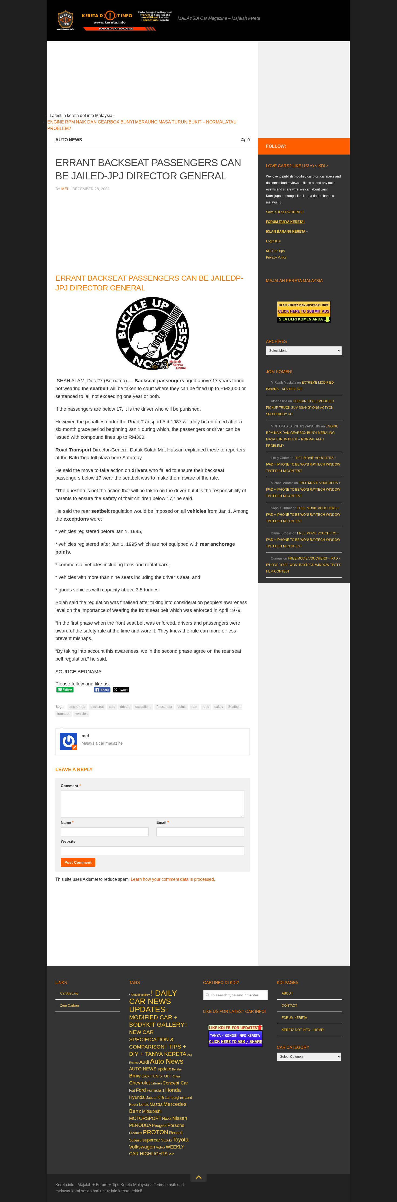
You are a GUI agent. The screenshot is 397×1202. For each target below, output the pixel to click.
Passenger (164, 707)
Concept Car (175, 1083)
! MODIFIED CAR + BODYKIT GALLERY (156, 1017)
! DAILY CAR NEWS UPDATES (153, 1001)
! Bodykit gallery (139, 994)
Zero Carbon (69, 1005)
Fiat (132, 1091)
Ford (141, 1090)
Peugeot (159, 1125)
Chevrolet (139, 1083)
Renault (176, 1132)
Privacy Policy (276, 257)
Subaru (135, 1140)
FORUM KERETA (294, 1018)
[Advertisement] (161, 79)
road (206, 707)
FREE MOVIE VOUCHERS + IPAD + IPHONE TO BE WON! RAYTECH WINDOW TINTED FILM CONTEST (303, 464)
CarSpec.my (69, 993)
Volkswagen (142, 1147)
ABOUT (287, 993)
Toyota (181, 1140)
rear (194, 707)
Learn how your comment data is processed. (173, 879)
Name (67, 822)
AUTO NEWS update (150, 1069)
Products (135, 1133)
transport (63, 714)
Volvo (160, 1147)
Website (68, 841)
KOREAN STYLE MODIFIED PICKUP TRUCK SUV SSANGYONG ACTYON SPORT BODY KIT (300, 407)
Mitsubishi (152, 1111)
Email (162, 822)
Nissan (179, 1118)
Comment (71, 786)
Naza (166, 1118)
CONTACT (289, 1005)
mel (65, 189)
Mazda (156, 1104)
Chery (177, 1076)
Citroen (156, 1083)
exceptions (143, 707)
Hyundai (137, 1097)
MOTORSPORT (145, 1118)
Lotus (144, 1104)
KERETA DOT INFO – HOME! (303, 1030)
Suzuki (166, 1140)
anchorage (77, 707)
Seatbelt (234, 707)
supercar (151, 1140)
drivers (125, 707)
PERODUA (140, 1125)
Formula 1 (155, 1090)
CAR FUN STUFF (157, 1076)
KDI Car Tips (275, 251)
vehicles (81, 714)
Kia (160, 1097)
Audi (144, 1062)
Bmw (135, 1076)
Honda (173, 1090)
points (181, 707)
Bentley (177, 1069)
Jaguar (151, 1098)
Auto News (68, 140)
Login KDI (273, 241)
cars (112, 707)
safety (218, 707)
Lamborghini (174, 1098)
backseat (97, 707)
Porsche (175, 1125)
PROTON (155, 1132)
